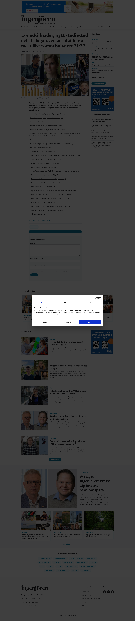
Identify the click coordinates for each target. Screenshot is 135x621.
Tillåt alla (90, 322)
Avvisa (45, 322)
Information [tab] (67, 302)
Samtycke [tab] (44, 302)
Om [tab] (91, 302)
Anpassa (66, 322)
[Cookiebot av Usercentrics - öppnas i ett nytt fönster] (94, 298)
